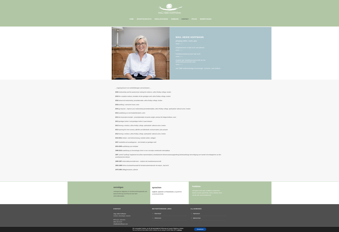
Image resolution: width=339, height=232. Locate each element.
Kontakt (185, 19)
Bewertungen (205, 19)
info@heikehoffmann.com (120, 224)
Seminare (175, 19)
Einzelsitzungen (161, 19)
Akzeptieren (200, 229)
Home (131, 19)
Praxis (194, 19)
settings (179, 230)
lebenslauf (157, 213)
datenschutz (197, 218)
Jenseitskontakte (144, 19)
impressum (196, 213)
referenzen (157, 218)
